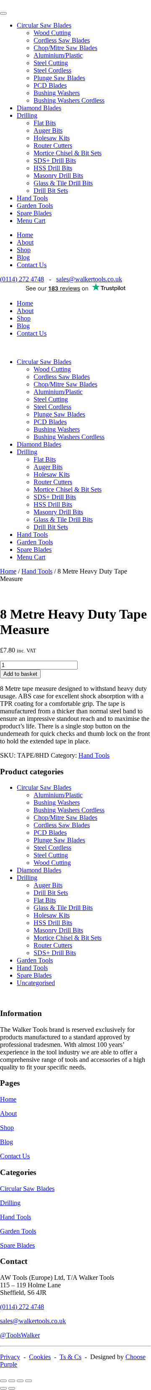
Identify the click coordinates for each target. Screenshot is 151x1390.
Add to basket (20, 674)
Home (25, 234)
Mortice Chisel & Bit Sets (68, 153)
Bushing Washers (57, 92)
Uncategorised (36, 982)
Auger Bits (48, 130)
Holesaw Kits (52, 138)
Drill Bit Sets (51, 190)
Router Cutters (53, 145)
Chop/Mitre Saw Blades (65, 47)
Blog (23, 257)
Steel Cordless (52, 70)
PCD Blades (50, 85)
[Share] (20, 1381)
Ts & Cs (70, 1356)
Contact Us (32, 264)
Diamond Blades (39, 107)
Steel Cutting (51, 62)
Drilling (27, 115)
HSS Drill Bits (53, 168)
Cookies (40, 1356)
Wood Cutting (52, 32)
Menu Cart (31, 220)
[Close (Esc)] (28, 1381)
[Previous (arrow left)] (3, 1388)
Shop (24, 249)
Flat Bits (45, 122)
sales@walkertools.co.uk (89, 279)
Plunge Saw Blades (59, 77)
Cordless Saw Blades (62, 40)
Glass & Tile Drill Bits (63, 183)
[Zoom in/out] (3, 1381)
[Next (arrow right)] (11, 1388)
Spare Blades (34, 213)
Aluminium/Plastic (58, 55)
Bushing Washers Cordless (69, 100)
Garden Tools (35, 205)
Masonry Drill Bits (58, 175)
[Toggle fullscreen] (11, 1381)
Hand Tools (32, 198)
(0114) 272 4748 (22, 279)
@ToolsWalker (20, 1335)
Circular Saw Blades (44, 25)
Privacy (10, 1356)
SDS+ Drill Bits (55, 160)
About (25, 242)
